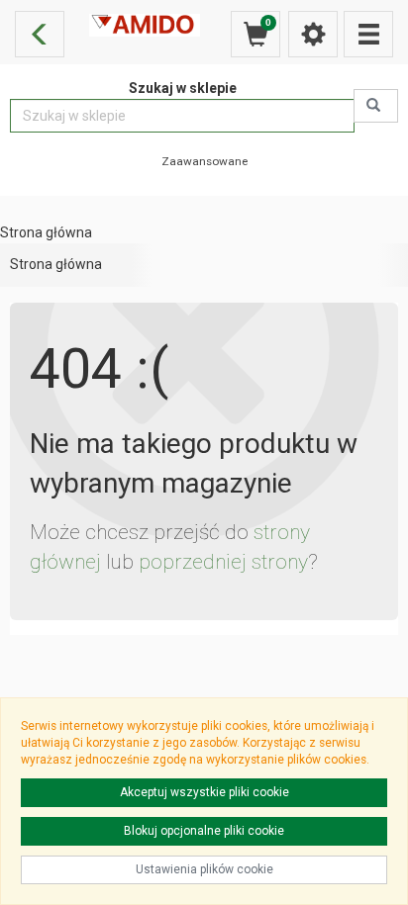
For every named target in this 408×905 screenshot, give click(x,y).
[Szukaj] (376, 106)
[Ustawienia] (313, 34)
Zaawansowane (204, 161)
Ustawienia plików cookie (204, 869)
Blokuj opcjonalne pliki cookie (204, 831)
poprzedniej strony (223, 562)
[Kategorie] (368, 34)
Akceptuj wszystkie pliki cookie (204, 792)
